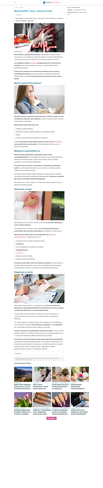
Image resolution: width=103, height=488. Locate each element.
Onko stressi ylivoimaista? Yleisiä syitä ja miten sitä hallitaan (40, 387)
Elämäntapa (17, 383)
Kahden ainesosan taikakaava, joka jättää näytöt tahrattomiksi (79, 412)
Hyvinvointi (36, 383)
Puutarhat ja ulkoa (19, 408)
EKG (51, 325)
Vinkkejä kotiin (75, 408)
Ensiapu (21, 7)
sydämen (34, 63)
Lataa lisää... (51, 418)
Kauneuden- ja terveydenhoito (60, 383)
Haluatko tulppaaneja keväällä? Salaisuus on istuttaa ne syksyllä (22, 412)
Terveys (16, 7)
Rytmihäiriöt (19, 253)
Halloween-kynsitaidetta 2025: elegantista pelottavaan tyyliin (42, 412)
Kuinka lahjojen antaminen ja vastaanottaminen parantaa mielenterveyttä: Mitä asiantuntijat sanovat (79, 387)
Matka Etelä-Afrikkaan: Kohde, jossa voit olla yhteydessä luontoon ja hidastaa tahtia (22, 387)
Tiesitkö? (73, 383)
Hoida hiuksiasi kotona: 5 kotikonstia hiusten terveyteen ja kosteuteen (60, 387)
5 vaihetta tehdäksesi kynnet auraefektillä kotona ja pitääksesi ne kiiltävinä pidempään (60, 412)
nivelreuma (58, 142)
